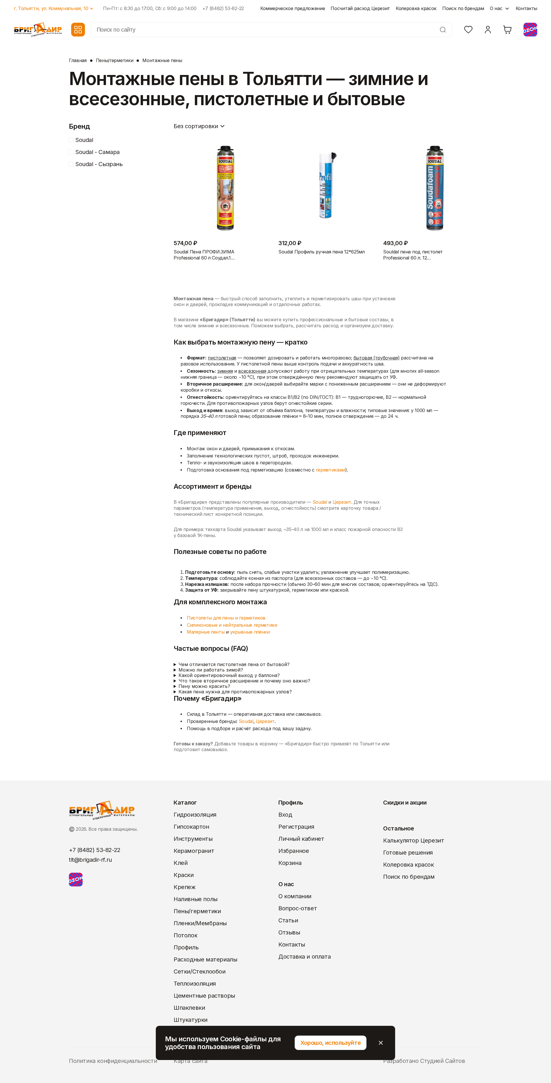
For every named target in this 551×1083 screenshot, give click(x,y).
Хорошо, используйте (330, 1042)
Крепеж (185, 887)
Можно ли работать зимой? (211, 670)
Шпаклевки (189, 1007)
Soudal (320, 502)
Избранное (293, 850)
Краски (184, 875)
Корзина (289, 862)
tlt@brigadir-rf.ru (90, 859)
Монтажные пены (162, 60)
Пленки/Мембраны (200, 923)
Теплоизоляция (195, 983)
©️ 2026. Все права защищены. (103, 829)
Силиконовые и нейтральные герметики (232, 625)
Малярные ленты (206, 632)
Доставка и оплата (304, 956)
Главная (78, 60)
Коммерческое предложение (292, 8)
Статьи (288, 920)
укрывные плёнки (250, 632)
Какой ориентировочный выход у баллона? (229, 675)
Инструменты (193, 838)
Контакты (526, 8)
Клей (180, 862)
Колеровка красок (416, 8)
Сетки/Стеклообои (200, 971)
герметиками (330, 470)
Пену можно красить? (204, 686)
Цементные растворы (204, 995)
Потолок (185, 935)
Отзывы (289, 932)
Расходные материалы (205, 959)
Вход (285, 814)
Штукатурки (190, 1019)
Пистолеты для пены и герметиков (226, 618)
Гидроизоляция (195, 814)
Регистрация (296, 826)
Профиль (186, 947)
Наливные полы (196, 899)
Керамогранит (194, 850)
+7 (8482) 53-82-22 (223, 8)
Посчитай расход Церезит (360, 8)
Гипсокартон (191, 826)
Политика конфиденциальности (113, 1060)
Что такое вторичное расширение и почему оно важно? (244, 681)
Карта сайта (190, 1060)
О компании (294, 896)
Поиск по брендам (463, 8)
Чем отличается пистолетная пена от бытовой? (234, 664)
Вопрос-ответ (297, 908)
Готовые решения (408, 852)
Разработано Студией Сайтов (424, 1060)
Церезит (342, 502)
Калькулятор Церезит (413, 840)
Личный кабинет (301, 838)
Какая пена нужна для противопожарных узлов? (235, 692)
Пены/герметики (114, 60)
